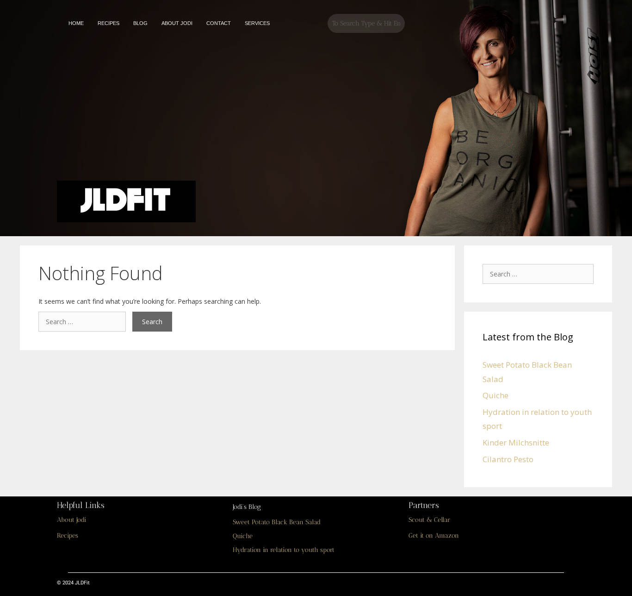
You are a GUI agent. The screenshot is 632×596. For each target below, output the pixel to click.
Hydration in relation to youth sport (284, 550)
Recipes (67, 536)
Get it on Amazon (434, 536)
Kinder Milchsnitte (516, 442)
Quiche (495, 395)
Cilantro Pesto (508, 459)
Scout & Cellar (429, 520)
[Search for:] (85, 321)
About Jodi (71, 520)
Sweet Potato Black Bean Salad (277, 522)
